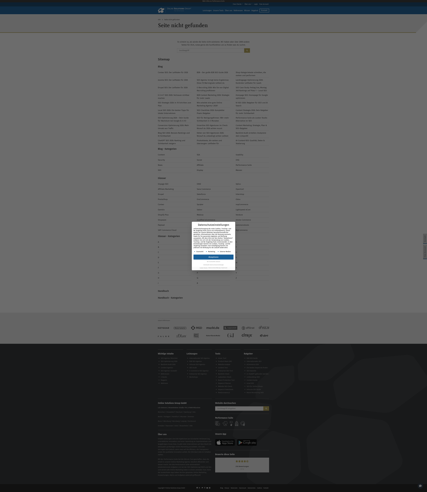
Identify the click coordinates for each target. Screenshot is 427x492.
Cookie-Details (203, 268)
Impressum (224, 268)
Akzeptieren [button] (213, 257)
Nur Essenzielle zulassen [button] (213, 261)
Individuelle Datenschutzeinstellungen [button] (213, 265)
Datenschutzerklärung (214, 268)
